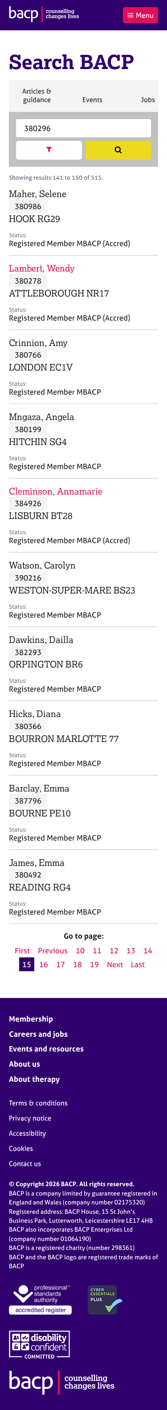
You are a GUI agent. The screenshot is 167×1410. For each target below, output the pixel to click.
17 (60, 964)
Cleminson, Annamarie (55, 491)
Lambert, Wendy (42, 268)
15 (26, 964)
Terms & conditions (38, 1103)
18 (77, 964)
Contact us (25, 1163)
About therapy (34, 1079)
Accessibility (27, 1133)
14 (147, 950)
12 (114, 950)
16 (43, 964)
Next (115, 964)
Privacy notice (30, 1118)
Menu (145, 15)
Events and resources (46, 1048)
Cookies (21, 1148)
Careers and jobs (38, 1034)
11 (97, 950)
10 (80, 950)
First (22, 950)
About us (24, 1063)
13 (130, 950)
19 (94, 964)
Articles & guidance (36, 99)
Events (92, 103)
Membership (31, 1018)
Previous (53, 950)
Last (138, 964)
